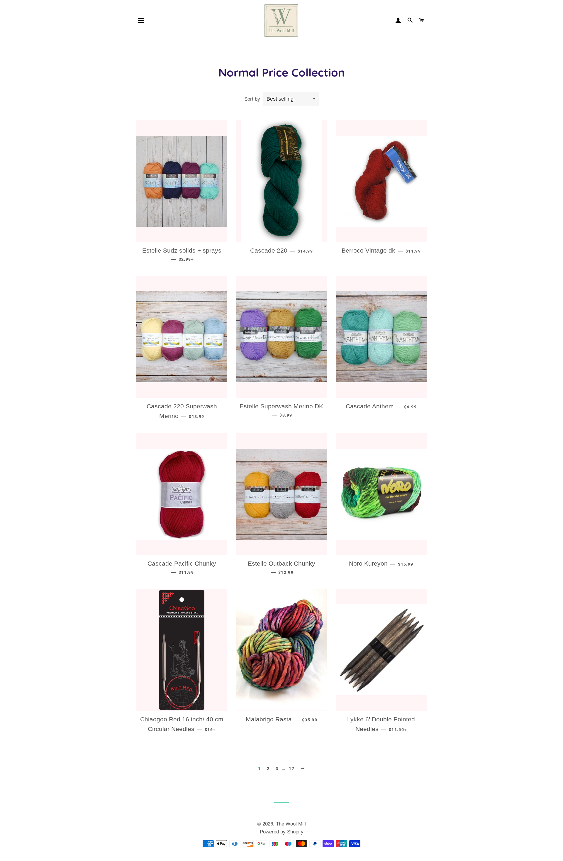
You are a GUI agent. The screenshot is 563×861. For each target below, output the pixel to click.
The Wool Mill (291, 824)
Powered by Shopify (281, 832)
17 (291, 768)
